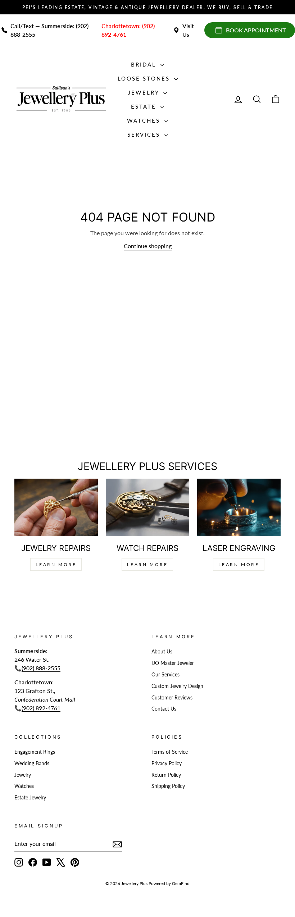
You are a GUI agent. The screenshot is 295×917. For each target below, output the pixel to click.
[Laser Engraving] (239, 507)
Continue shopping (148, 245)
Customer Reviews (171, 698)
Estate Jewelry (30, 797)
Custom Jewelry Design (177, 686)
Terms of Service (169, 752)
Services (145, 134)
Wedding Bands (31, 763)
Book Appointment (256, 30)
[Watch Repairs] (147, 507)
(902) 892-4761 (41, 707)
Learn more (238, 564)
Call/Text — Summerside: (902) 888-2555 (49, 30)
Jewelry (145, 92)
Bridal (145, 64)
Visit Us (188, 30)
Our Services (165, 675)
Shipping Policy (168, 786)
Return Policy (166, 775)
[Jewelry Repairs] (56, 507)
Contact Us (163, 709)
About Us (161, 651)
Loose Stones (145, 78)
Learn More (56, 564)
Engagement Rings (34, 752)
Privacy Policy (166, 763)
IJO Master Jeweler (172, 663)
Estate (145, 106)
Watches (145, 120)
